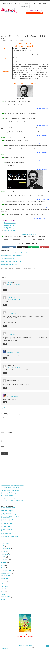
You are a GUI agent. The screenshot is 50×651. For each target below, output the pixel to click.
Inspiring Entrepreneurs (5, 575)
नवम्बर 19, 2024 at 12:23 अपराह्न (13, 284)
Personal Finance (4, 586)
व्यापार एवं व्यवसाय (4, 551)
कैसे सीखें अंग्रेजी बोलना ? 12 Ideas (7, 517)
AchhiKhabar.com (45, 647)
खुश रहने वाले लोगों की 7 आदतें (6, 511)
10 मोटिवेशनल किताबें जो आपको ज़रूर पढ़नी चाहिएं (34, 10)
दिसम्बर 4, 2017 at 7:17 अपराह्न (13, 352)
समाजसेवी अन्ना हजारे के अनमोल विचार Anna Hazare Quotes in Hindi (14, 252)
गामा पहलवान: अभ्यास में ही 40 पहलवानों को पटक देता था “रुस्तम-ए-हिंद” (12, 500)
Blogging (3, 545)
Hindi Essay (3, 557)
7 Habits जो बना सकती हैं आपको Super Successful (10, 516)
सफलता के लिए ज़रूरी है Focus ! (6, 525)
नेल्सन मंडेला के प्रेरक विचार (9, 225)
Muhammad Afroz (11, 297)
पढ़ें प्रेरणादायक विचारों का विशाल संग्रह (25, 234)
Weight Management (5, 596)
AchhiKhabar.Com (4, 648)
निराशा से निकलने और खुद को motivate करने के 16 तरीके (10, 514)
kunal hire (9, 282)
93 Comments (21, 40)
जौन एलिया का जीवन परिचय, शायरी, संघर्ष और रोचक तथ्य (10, 487)
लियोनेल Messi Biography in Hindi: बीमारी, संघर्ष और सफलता (11, 490)
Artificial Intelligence (5, 543)
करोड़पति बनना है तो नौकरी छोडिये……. (7, 519)
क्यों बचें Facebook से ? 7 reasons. (7, 523)
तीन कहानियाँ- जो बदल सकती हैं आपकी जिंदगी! (8, 507)
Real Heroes (3, 588)
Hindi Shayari (10, 351)
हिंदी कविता (3, 599)
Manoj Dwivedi (10, 333)
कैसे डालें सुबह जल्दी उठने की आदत (6, 520)
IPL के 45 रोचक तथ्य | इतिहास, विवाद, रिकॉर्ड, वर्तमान (9, 498)
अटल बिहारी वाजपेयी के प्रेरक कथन (10, 223)
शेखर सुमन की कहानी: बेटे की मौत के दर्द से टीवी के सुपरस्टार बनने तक (12, 493)
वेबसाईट (2, 446)
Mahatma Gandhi (4, 578)
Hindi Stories (3, 568)
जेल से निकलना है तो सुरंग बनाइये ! (6, 513)
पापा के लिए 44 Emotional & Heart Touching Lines (10, 497)
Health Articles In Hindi (5, 554)
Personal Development (5, 585)
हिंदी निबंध (2, 560)
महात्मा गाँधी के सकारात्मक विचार (9, 228)
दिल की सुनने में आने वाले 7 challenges (7, 532)
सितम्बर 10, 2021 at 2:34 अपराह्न (13, 299)
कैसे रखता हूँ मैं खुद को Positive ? (6, 533)
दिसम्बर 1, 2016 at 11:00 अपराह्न (13, 367)
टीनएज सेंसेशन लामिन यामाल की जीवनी (7, 495)
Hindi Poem (3, 600)
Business (3, 546)
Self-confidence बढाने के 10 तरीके (7, 510)
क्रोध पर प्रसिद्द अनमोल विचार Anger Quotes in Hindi (11, 261)
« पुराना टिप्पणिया (4, 408)
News (2, 583)
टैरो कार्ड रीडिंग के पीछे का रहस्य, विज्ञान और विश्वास (9, 489)
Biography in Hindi (4, 559)
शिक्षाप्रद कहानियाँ (4, 572)
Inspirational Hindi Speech (6, 573)
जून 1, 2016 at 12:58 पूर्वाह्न (12, 396)
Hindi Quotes (8, 268)
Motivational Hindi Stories (6, 570)
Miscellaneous (4, 580)
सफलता (2, 593)
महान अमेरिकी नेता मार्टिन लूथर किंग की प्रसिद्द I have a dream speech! (17, 222)
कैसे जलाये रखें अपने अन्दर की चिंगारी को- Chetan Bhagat (10, 536)
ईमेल (2, 441)
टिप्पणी (2, 418)
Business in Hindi (4, 549)
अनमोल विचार (34, 268)
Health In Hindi (4, 553)
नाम (1, 435)
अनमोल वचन (30, 268)
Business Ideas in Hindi (5, 548)
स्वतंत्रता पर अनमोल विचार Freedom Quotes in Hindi (11, 255)
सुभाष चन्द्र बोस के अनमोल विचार (9, 230)
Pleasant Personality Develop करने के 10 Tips (9, 522)
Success (2, 591)
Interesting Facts (4, 576)
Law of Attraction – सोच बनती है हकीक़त (8, 527)
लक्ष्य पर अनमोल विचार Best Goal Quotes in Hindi (11, 264)
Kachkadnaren (10, 312)
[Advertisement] (25, 23)
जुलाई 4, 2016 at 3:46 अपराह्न (13, 382)
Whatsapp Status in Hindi (23, 268)
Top (48, 646)
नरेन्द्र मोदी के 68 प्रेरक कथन (9, 227)
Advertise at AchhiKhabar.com (25, 645)
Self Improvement (4, 589)
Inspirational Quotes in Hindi (7, 258)
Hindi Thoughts (15, 268)
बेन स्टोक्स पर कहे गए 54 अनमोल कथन (7, 492)
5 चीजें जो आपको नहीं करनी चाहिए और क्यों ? (8, 509)
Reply (5, 290)
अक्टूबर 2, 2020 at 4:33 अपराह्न (13, 314)
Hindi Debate (3, 556)
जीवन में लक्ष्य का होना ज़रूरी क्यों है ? (6, 529)
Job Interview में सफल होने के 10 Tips (7, 535)
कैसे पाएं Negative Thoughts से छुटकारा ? (8, 530)
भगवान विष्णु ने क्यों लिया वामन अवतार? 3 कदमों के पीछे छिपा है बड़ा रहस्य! (12, 485)
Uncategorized (4, 594)
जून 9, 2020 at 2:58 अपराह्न (12, 334)
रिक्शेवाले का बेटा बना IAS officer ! (6, 526)
